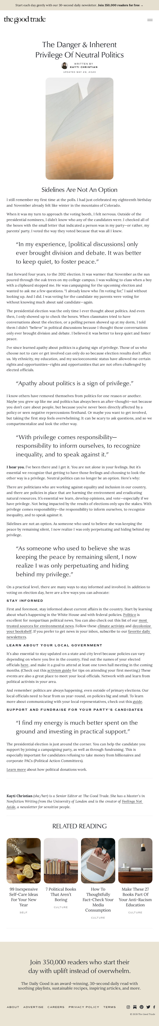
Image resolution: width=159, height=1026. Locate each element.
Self (24, 913)
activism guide (59, 670)
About (13, 1007)
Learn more (16, 769)
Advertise (33, 1007)
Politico (129, 614)
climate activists (111, 626)
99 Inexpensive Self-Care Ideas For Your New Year (23, 897)
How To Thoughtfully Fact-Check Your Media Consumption (98, 900)
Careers (56, 1007)
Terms (109, 1007)
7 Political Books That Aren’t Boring (61, 894)
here (25, 665)
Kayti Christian (84, 67)
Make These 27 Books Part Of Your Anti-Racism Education (135, 897)
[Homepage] (25, 19)
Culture (61, 907)
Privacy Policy (84, 1007)
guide (137, 701)
